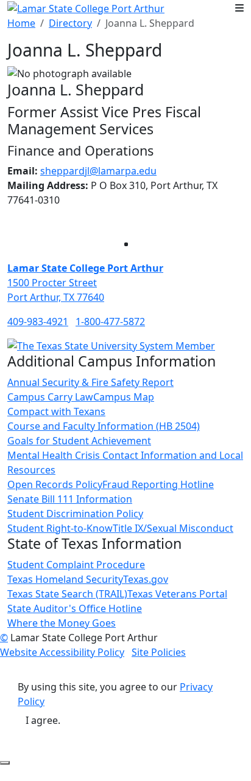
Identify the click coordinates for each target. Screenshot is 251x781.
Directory (70, 23)
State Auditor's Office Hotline (74, 608)
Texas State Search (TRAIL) (67, 593)
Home (21, 23)
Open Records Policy (54, 484)
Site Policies (159, 652)
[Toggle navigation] (239, 8)
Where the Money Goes (61, 623)
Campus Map (123, 397)
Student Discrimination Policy (75, 513)
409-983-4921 (37, 321)
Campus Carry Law (50, 397)
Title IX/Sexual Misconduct (173, 528)
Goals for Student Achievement (79, 440)
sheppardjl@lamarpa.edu (98, 170)
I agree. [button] (43, 720)
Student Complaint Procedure (76, 564)
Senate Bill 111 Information (69, 499)
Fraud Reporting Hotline (158, 484)
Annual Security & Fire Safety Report (90, 382)
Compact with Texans (56, 411)
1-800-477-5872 (110, 321)
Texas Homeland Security (65, 579)
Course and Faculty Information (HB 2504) (103, 426)
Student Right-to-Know (60, 528)
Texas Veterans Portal (177, 593)
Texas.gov (145, 579)
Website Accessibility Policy (62, 652)
